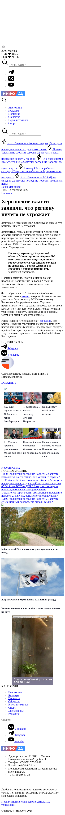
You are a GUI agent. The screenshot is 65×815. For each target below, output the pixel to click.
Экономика (15, 692)
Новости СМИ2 (10, 467)
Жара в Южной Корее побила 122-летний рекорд (28, 599)
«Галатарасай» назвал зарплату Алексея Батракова (32, 414)
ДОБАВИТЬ (8, 382)
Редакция (13, 713)
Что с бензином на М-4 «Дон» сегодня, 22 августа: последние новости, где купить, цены (32, 180)
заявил (25, 296)
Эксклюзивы (16, 710)
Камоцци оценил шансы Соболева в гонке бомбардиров (12, 414)
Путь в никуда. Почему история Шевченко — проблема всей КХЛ (51, 449)
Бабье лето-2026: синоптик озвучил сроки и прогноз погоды (30, 551)
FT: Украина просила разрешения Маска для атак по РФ (12, 449)
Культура (13, 695)
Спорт (12, 707)
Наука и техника (18, 704)
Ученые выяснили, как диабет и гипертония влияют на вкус (30, 610)
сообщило (45, 320)
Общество (14, 701)
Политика (7, 193)
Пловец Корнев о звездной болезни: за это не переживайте (32, 447)
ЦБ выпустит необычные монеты (49, 410)
